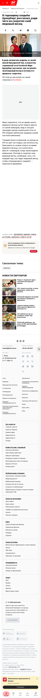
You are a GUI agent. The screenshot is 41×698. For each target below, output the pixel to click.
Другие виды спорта (12, 591)
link (23, 356)
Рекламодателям (7, 395)
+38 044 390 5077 (27, 348)
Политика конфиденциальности (9, 402)
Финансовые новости (13, 507)
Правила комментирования (27, 387)
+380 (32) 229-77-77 (14, 667)
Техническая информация (30, 391)
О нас (4, 378)
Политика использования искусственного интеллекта (10, 408)
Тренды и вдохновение (13, 571)
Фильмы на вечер (11, 530)
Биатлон (8, 588)
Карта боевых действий (13, 453)
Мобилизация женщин (13, 481)
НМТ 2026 (9, 550)
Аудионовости (10, 438)
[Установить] (20, 683)
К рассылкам (12, 620)
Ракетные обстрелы (12, 450)
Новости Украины (11, 430)
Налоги (8, 512)
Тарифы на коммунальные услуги (17, 509)
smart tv (8, 639)
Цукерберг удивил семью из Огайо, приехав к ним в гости (19, 235)
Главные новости (11, 427)
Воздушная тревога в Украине (15, 458)
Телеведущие (6, 391)
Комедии (8, 533)
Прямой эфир (10, 432)
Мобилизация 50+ (11, 479)
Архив (24, 404)
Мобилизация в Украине (15, 473)
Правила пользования (9, 398)
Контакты (25, 394)
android (8, 633)
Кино (8, 522)
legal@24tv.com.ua (25, 669)
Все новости (10, 424)
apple (22, 633)
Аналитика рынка (11, 565)
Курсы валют (10, 504)
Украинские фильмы (12, 527)
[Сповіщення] (38, 3)
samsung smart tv (22, 639)
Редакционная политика (9, 385)
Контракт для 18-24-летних (14, 484)
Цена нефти (10, 501)
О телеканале (6, 388)
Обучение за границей (13, 556)
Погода (8, 441)
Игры (23, 411)
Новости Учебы (12, 542)
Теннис (8, 586)
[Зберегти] (35, 30)
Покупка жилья (11, 568)
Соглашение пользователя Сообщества (30, 382)
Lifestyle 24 (5, 8)
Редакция (5, 381)
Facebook (17, 80)
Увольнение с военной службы (16, 476)
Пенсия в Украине (12, 515)
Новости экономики (13, 499)
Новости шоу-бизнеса (18, 8)
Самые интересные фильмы (15, 524)
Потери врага (10, 466)
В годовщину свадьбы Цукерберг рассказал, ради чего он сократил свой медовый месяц (32, 8)
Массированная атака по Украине (17, 461)
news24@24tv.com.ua (9, 348)
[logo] (13, 3)
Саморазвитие (10, 553)
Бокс (7, 580)
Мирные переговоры (12, 455)
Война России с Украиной (15, 447)
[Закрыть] (37, 678)
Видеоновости (10, 435)
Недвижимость (11, 563)
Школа (8, 547)
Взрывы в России (11, 464)
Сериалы (8, 535)
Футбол (8, 583)
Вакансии (25, 397)
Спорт (8, 577)
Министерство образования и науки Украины (21, 545)
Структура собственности (29, 401)
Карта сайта (25, 407)
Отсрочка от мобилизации (14, 487)
